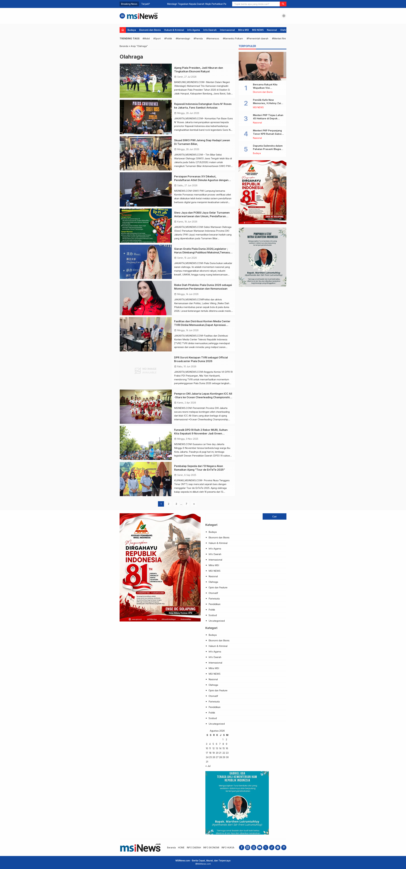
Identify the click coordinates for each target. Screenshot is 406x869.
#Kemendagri (183, 38)
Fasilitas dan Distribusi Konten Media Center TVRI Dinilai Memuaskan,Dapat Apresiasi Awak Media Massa (202, 325)
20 (217, 752)
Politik (212, 609)
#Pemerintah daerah (257, 38)
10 (207, 748)
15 (224, 748)
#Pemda (198, 38)
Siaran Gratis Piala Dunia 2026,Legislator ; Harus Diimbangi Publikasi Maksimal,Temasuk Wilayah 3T (202, 252)
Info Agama (193, 30)
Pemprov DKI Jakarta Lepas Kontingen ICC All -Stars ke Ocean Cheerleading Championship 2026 (203, 397)
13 (217, 748)
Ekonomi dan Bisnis (150, 30)
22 (224, 752)
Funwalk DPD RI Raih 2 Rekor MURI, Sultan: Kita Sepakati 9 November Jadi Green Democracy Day (201, 433)
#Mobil (146, 38)
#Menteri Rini (279, 38)
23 (227, 752)
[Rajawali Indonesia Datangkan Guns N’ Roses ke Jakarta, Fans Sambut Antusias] (146, 117)
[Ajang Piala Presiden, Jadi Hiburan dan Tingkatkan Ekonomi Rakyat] (146, 81)
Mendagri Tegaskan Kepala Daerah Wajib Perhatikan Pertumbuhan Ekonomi (181, 4)
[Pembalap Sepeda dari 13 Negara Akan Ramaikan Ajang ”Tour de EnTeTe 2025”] (146, 479)
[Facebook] (241, 847)
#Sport (157, 38)
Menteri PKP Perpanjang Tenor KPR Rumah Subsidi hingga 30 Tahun (268, 134)
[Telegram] (277, 847)
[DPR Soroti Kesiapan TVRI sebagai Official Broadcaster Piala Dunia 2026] (146, 370)
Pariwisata (214, 598)
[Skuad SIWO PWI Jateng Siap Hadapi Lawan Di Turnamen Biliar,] (146, 153)
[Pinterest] (283, 847)
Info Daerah (210, 30)
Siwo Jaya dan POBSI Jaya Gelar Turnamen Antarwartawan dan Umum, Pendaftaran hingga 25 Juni (202, 216)
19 (214, 752)
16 (227, 748)
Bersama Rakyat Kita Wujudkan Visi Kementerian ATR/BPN (266, 88)
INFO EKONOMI (211, 847)
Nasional (272, 30)
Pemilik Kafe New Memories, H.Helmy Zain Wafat (267, 103)
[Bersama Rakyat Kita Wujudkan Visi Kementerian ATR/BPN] (262, 66)
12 (214, 748)
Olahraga (285, 30)
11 (210, 748)
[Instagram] (247, 847)
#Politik (168, 38)
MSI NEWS (258, 30)
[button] (283, 4)
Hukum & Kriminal (174, 30)
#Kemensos (212, 38)
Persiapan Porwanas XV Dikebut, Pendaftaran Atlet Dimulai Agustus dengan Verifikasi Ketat (201, 180)
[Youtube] (259, 847)
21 (220, 752)
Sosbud (213, 615)
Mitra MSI (243, 30)
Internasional (227, 30)
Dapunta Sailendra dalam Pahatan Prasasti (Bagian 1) (268, 149)
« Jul (207, 765)
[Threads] (253, 847)
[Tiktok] (271, 847)
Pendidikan (214, 604)
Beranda (171, 847)
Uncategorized (217, 620)
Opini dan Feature (218, 587)
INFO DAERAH (194, 847)
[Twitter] (265, 847)
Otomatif (213, 593)
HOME (181, 847)
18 (210, 752)
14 (220, 748)
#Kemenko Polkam (233, 38)
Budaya (132, 30)
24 (207, 757)
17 (207, 752)
